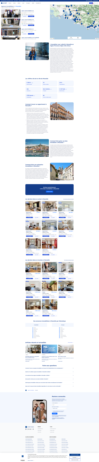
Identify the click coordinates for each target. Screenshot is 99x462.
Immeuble (35, 331)
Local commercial (36, 335)
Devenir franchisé (21, 0)
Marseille (18, 6)
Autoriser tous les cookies (75, 454)
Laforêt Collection (37, 0)
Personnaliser (74, 457)
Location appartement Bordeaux (29, 444)
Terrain (35, 332)
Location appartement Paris (29, 440)
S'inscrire (91, 3)
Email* (53, 404)
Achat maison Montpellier (65, 444)
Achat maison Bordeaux (65, 442)
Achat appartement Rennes (53, 449)
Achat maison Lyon (64, 449)
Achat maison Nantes (64, 440)
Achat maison (39, 430)
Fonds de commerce (37, 336)
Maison (35, 327)
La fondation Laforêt (27, 0)
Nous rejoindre (16, 0)
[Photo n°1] (33, 206)
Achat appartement (40, 428)
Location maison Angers (40, 442)
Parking (35, 337)
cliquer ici (57, 416)
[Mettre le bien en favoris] (39, 201)
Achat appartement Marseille (53, 447)
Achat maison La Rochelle (65, 447)
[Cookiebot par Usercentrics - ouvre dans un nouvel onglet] (22, 460)
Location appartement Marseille (29, 449)
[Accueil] (26, 390)
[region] (74, 22)
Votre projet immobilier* (55, 406)
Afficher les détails (30, 460)
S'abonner (54, 413)
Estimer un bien (49, 191)
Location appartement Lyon (29, 442)
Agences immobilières (31, 390)
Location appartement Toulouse (29, 447)
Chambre (35, 330)
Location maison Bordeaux (41, 444)
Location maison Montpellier (41, 449)
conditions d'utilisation (59, 418)
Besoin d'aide (96, 0)
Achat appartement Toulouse (53, 444)
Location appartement (53, 428)
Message (31, 16)
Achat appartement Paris (53, 440)
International (32, 0)
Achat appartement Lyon (53, 442)
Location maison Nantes (40, 440)
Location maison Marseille (40, 447)
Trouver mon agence (89, 0)
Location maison (52, 430)
